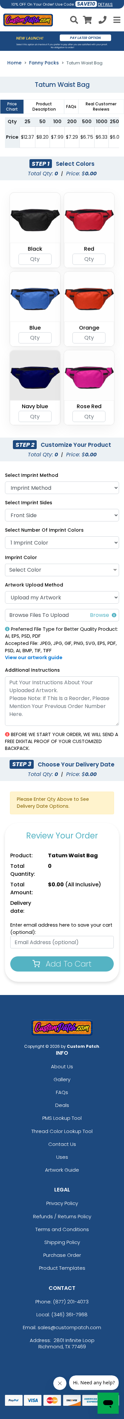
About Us (62, 1066)
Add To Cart (67, 963)
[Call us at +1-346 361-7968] (102, 21)
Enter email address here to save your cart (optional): (61, 929)
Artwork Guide (62, 1169)
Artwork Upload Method (34, 585)
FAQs (62, 1092)
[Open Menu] (116, 20)
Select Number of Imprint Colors (44, 530)
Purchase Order (62, 1255)
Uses (62, 1156)
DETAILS (105, 4)
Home (14, 62)
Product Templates (62, 1267)
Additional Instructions (32, 670)
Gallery (62, 1079)
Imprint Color (21, 557)
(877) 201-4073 (71, 1301)
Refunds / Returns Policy (62, 1216)
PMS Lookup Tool (62, 1118)
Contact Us (62, 1144)
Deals (62, 1105)
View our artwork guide (33, 657)
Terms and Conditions (62, 1229)
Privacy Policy (62, 1203)
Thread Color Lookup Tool (62, 1131)
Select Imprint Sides (28, 502)
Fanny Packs (44, 62)
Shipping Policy (62, 1242)
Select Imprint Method (31, 475)
